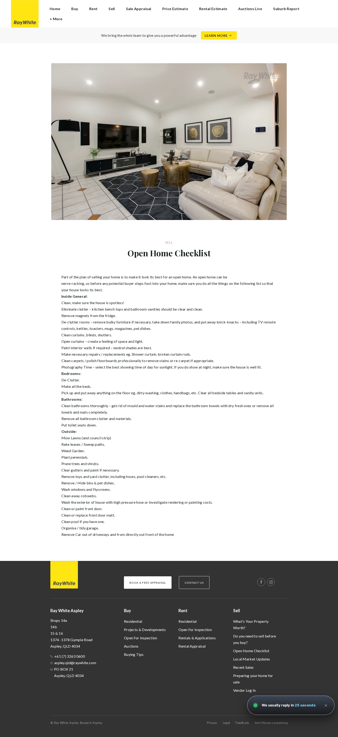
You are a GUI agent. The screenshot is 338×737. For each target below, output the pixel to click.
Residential (133, 621)
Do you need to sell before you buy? (254, 639)
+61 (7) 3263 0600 (69, 656)
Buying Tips (133, 654)
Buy (127, 610)
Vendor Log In (244, 690)
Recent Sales (243, 667)
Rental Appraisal (192, 646)
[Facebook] (261, 582)
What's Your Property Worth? (251, 624)
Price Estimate (175, 8)
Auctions (131, 646)
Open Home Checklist (251, 650)
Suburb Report (286, 8)
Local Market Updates (251, 659)
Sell (236, 610)
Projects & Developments (145, 629)
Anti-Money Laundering (271, 723)
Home (55, 8)
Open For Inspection (140, 638)
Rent (182, 610)
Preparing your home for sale (253, 678)
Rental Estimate (213, 8)
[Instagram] (271, 582)
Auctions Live (250, 8)
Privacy (212, 723)
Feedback (242, 723)
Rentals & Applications (197, 638)
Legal (226, 723)
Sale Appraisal (138, 8)
